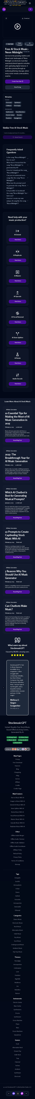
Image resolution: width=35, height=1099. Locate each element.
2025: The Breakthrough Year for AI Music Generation (17, 458)
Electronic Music (17, 923)
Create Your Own (16, 81)
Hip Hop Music (17, 952)
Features (17, 766)
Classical (17, 1062)
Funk (17, 1044)
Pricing (17, 759)
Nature (17, 993)
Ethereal (17, 910)
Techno (17, 1065)
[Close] (29, 3)
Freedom (17, 975)
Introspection (17, 964)
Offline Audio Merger (17, 835)
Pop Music (17, 937)
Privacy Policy (17, 857)
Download (26, 18)
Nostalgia (17, 961)
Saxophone (17, 1035)
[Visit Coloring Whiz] (21, 1093)
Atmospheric (17, 885)
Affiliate (17, 782)
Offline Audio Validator (17, 843)
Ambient (17, 1069)
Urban (17, 889)
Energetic (17, 878)
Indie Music (17, 934)
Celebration (17, 968)
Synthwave (17, 1073)
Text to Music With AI (17, 797)
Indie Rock (17, 1055)
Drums (17, 1013)
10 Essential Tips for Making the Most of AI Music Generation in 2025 (17, 418)
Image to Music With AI (17, 801)
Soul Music (17, 941)
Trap (17, 1058)
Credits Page (17, 788)
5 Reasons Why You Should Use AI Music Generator (16, 575)
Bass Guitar (17, 1006)
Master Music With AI (17, 819)
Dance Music (18, 919)
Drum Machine (17, 1020)
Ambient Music (17, 948)
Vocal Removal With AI (17, 815)
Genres (17, 779)
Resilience (18, 982)
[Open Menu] (30, 9)
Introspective (17, 903)
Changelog (17, 772)
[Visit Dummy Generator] (13, 1093)
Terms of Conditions (17, 861)
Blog (17, 769)
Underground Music (17, 944)
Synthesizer (17, 1017)
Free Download (17, 762)
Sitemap (17, 864)
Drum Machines (18, 1031)
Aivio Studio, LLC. (27, 1087)
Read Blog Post (17, 440)
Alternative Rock (17, 1047)
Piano (17, 1024)
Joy (17, 986)
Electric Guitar (17, 1002)
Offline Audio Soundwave (17, 846)
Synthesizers (17, 1009)
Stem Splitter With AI (17, 808)
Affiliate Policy (17, 850)
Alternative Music (17, 930)
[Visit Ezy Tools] (17, 1093)
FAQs (17, 775)
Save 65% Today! (16, 5)
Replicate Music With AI (17, 826)
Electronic (17, 1076)
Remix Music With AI (17, 812)
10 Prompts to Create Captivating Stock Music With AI (17, 535)
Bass (17, 1028)
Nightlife (17, 979)
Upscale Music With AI (17, 823)
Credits (17, 785)
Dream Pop (17, 1051)
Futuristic (17, 899)
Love (17, 972)
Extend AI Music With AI (17, 805)
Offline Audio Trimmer (17, 839)
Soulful (17, 881)
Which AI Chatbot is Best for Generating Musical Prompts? (16, 496)
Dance (17, 892)
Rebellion (17, 990)
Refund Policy (17, 853)
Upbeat (17, 896)
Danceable (17, 907)
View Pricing (17, 87)
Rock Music (17, 926)
